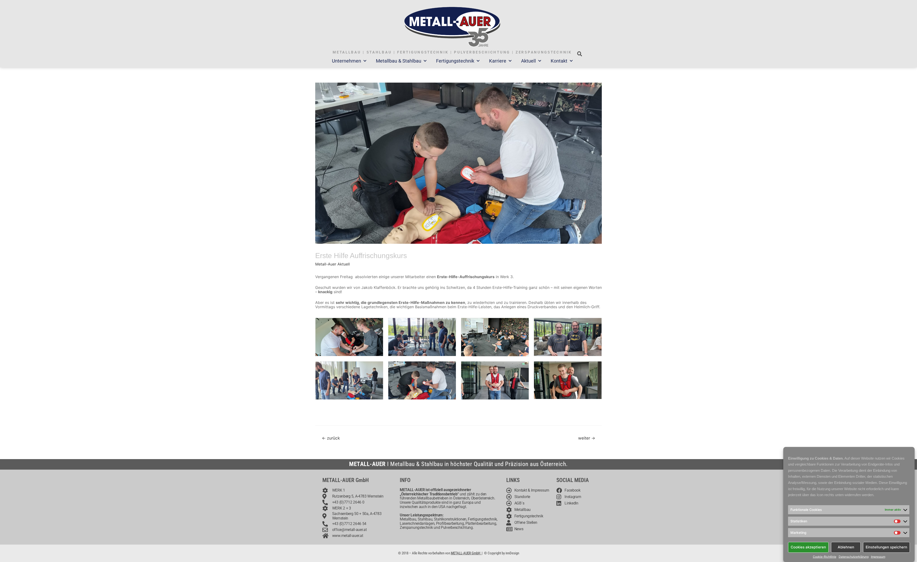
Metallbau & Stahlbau (398, 61)
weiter (586, 437)
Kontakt (559, 61)
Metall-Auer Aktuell (332, 264)
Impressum (878, 556)
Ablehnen (846, 547)
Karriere (497, 61)
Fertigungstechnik (455, 61)
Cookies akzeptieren (808, 547)
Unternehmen (346, 61)
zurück (331, 437)
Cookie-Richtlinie (824, 556)
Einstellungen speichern (886, 547)
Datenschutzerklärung (854, 556)
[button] (579, 53)
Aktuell (528, 61)
